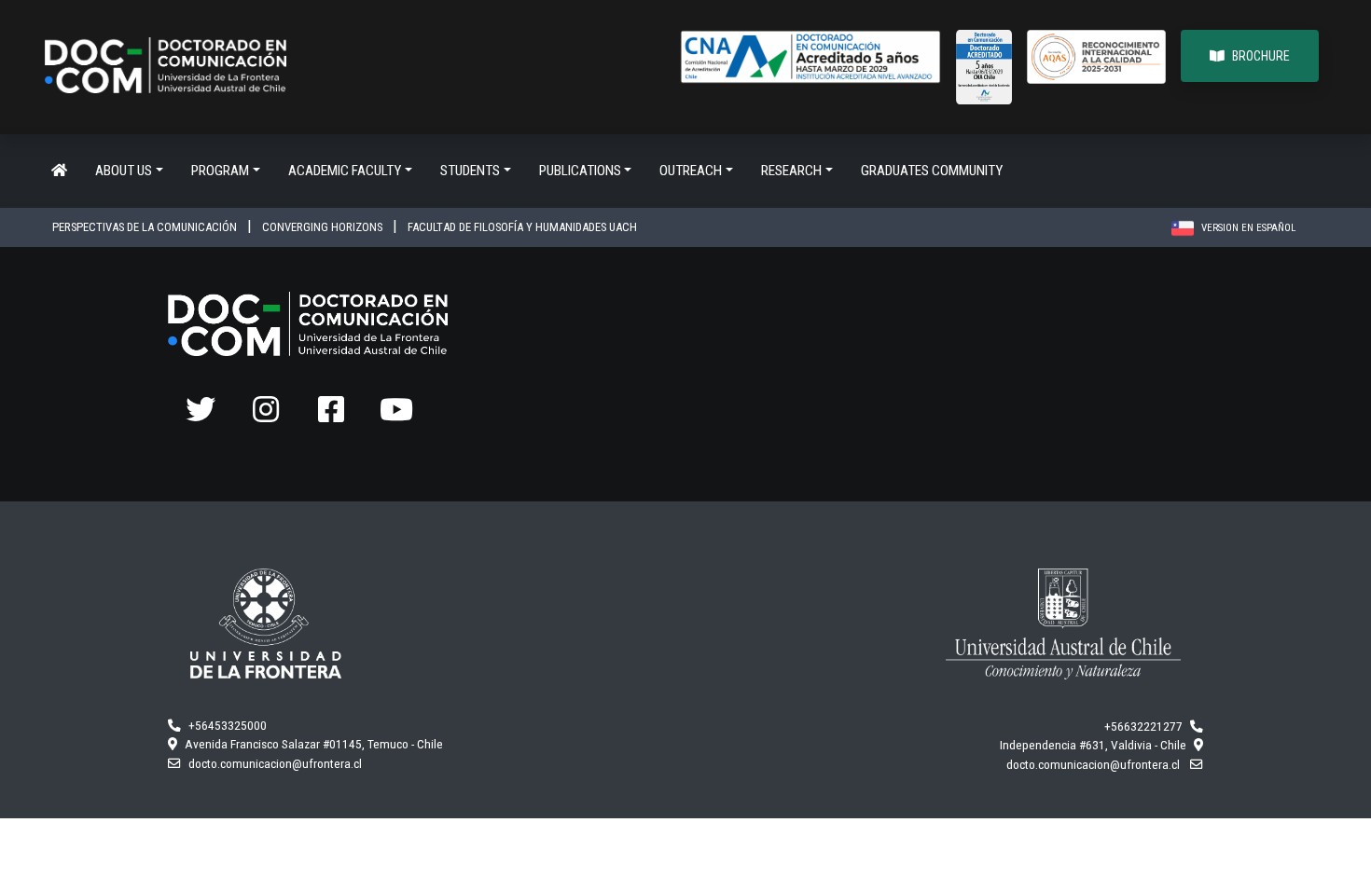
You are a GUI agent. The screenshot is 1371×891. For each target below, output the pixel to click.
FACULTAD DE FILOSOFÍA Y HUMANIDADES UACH (522, 227)
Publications (580, 170)
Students (470, 170)
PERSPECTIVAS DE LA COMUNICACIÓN (146, 227)
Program (220, 170)
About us (123, 170)
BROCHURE (1261, 55)
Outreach (690, 170)
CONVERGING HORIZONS (323, 227)
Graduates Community (932, 170)
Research (791, 170)
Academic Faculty (344, 170)
